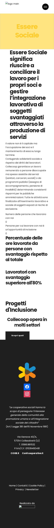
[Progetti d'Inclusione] (6, 294)
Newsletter (32, 489)
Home (12, 485)
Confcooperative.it (32, 453)
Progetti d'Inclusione (21, 307)
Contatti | (23, 485)
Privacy (19, 489)
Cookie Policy (36, 485)
